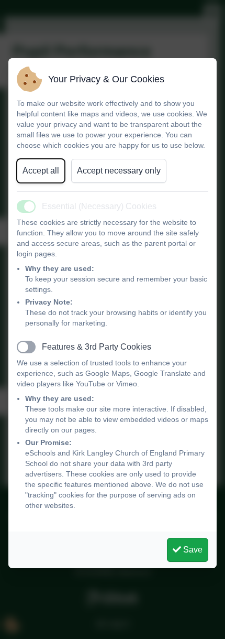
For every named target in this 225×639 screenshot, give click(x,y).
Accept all (40, 170)
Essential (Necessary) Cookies (99, 206)
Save (192, 549)
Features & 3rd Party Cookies (96, 346)
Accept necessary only (119, 170)
